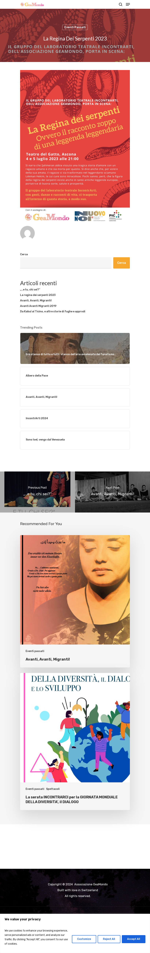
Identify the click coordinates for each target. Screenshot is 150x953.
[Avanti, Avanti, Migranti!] (75, 601)
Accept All (133, 939)
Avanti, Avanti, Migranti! (36, 300)
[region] (75, 933)
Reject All (109, 939)
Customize (84, 939)
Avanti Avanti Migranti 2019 (38, 306)
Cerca (24, 254)
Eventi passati (75, 27)
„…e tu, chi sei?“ (30, 289)
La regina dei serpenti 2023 (38, 295)
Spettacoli (53, 789)
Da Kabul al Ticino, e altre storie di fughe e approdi (52, 311)
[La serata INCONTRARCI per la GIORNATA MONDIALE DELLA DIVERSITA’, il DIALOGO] (75, 741)
